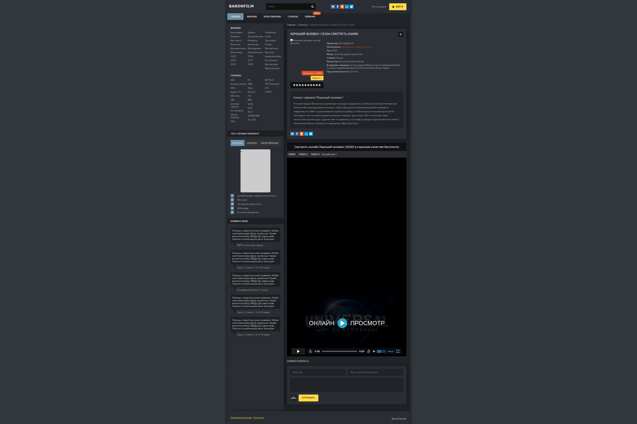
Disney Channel (235, 116)
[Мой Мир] (347, 7)
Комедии (252, 40)
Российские (271, 60)
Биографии (237, 32)
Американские (272, 56)
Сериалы (293, 16)
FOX (233, 121)
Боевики (235, 36)
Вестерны (236, 40)
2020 (233, 60)
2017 (250, 60)
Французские (272, 68)
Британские (271, 64)
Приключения (255, 52)
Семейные (270, 32)
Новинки (310, 16)
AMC (233, 87)
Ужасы (268, 44)
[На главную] (243, 6)
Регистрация (379, 6)
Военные (235, 44)
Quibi (250, 103)
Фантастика (271, 48)
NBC (250, 99)
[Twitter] (352, 7)
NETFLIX (269, 79)
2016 (250, 64)
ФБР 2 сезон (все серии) (250, 245)
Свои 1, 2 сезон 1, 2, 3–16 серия (253, 267)
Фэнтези (269, 52)
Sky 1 (250, 111)
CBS (233, 99)
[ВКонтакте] (333, 7)
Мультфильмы (272, 16)
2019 (233, 64)
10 (319, 85)
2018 (250, 56)
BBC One (235, 95)
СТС (267, 87)
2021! (233, 56)
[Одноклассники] (342, 7)
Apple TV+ (236, 91)
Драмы (251, 32)
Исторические (255, 36)
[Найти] (312, 6)
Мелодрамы (254, 48)
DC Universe (237, 110)
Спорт (268, 36)
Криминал (253, 44)
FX (249, 79)
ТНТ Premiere (272, 83)
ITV (249, 95)
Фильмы (252, 16)
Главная (235, 16)
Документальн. (238, 48)
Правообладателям (241, 417)
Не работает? (329, 154)
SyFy (250, 107)
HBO (250, 83)
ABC (233, 79)
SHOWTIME (254, 115)
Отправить (308, 398)
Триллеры (270, 40)
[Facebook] (338, 7)
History (251, 91)
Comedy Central (235, 105)
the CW (251, 119)
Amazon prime (238, 83)
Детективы (237, 52)
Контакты (259, 417)
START (268, 91)
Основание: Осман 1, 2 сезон (252, 289)
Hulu (250, 87)
